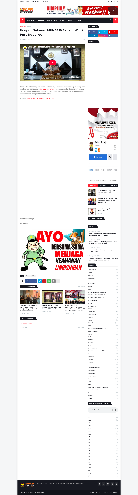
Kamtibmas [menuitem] (31, 20)
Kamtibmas (103, 312)
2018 (103, 440)
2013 (103, 454)
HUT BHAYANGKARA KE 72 (103, 298)
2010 (103, 462)
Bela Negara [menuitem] (52, 20)
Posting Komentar (26, 323)
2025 (103, 420)
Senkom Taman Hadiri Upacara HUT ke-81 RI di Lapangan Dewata (103, 243)
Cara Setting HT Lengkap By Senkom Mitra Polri (107, 191)
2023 (103, 426)
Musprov (103, 340)
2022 (103, 428)
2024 (103, 423)
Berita (103, 273)
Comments (113, 186)
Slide (103, 379)
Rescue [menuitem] (41, 20)
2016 (103, 445)
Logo (103, 326)
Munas (29, 26)
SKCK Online (103, 376)
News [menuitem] (62, 20)
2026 (103, 417)
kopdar (103, 320)
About (28, 1)
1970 (103, 476)
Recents (103, 186)
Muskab (103, 337)
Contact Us (35, 1)
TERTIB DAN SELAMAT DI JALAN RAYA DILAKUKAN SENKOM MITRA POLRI (107, 200)
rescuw (103, 362)
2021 (103, 431)
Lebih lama (80, 328)
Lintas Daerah (103, 323)
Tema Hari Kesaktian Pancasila (103, 387)
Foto (103, 289)
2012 (103, 456)
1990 (103, 470)
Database (103, 278)
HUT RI (103, 303)
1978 (103, 473)
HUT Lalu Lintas (103, 300)
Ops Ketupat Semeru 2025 (103, 351)
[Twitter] (40, 281)
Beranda (23, 26)
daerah (103, 275)
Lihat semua (81, 287)
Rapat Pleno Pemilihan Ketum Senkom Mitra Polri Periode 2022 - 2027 (51, 307)
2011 (103, 459)
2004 (103, 468)
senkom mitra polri (103, 368)
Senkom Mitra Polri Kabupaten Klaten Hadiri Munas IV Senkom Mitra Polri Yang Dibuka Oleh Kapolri (75, 308)
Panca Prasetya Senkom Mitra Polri (106, 210)
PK (103, 354)
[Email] (54, 281)
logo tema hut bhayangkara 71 (103, 328)
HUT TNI (103, 309)
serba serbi (103, 370)
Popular (93, 186)
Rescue (103, 359)
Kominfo (103, 317)
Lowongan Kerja (103, 331)
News (103, 345)
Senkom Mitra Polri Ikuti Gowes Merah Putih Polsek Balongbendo (102, 234)
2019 (103, 437)
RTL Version (44, 1)
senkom (103, 365)
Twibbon (103, 396)
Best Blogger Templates (36, 492)
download (103, 284)
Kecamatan (103, 314)
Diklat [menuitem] (70, 20)
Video (33, 276)
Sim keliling (103, 373)
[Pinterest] (44, 281)
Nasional (103, 342)
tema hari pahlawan (103, 390)
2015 (103, 448)
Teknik (103, 384)
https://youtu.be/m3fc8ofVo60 (41, 98)
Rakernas (103, 356)
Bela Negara (103, 270)
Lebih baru (24, 328)
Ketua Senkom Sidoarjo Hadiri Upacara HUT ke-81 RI (103, 251)
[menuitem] (22, 20)
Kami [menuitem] (79, 20)
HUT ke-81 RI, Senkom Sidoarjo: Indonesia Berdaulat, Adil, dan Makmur (103, 259)
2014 (103, 451)
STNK (103, 382)
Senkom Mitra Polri (47, 89)
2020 (103, 434)
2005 (103, 465)
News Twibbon (103, 348)
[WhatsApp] (49, 281)
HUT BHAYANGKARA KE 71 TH (103, 295)
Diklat (103, 281)
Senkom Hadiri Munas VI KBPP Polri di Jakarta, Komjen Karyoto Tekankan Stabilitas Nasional (29, 308)
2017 (103, 442)
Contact (105, 492)
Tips (103, 393)
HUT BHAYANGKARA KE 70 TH (103, 292)
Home (22, 1)
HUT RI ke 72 (103, 306)
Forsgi (103, 287)
